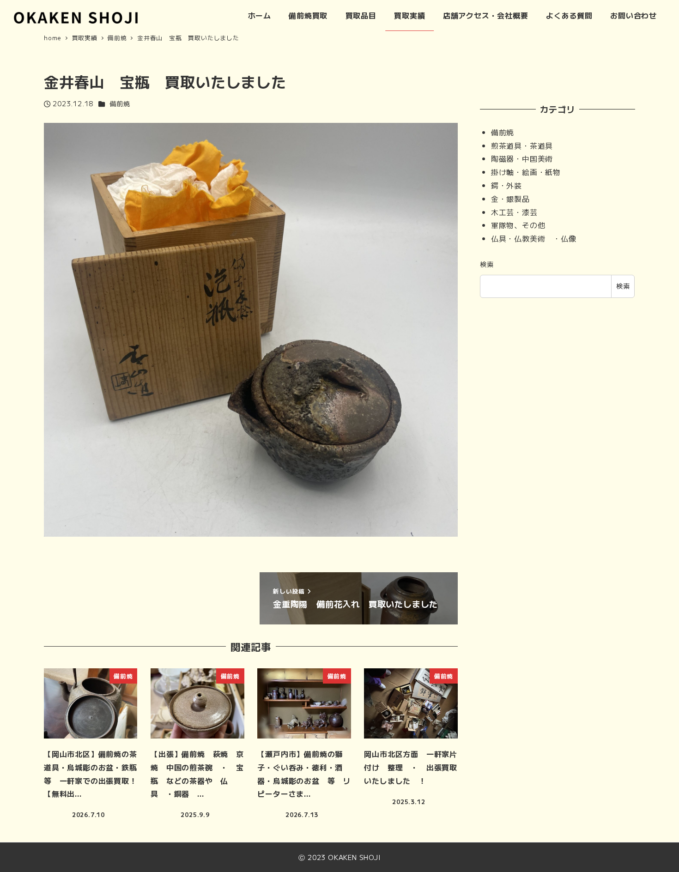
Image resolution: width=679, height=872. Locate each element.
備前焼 (119, 103)
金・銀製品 (510, 198)
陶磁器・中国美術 (522, 158)
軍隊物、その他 (518, 224)
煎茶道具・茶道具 (522, 145)
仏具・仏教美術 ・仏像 (533, 238)
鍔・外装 (506, 185)
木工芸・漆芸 (514, 212)
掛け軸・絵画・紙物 (526, 171)
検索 (487, 264)
